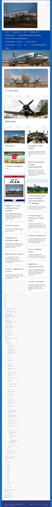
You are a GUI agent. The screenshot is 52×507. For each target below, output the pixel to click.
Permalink (45, 95)
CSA (9, 408)
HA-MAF (8, 473)
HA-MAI (8, 480)
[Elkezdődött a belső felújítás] (37, 136)
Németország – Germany (12, 430)
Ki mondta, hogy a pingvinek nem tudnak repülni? (36, 218)
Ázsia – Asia (9, 363)
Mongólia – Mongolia (11, 391)
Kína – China (10, 380)
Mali (8, 356)
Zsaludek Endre (9, 95)
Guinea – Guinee (11, 347)
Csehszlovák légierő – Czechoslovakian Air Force (12, 417)
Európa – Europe (10, 398)
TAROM (9, 447)
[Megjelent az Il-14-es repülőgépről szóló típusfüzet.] (14, 189)
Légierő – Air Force (12, 384)
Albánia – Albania (11, 400)
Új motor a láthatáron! (36, 281)
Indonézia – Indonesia (12, 372)
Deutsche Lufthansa (12, 435)
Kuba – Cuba (10, 360)
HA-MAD (8, 468)
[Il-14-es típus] (26, 78)
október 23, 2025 (19, 95)
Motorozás (10, 121)
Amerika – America (10, 358)
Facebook (45, 5)
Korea (9, 389)
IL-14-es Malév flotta (10, 35)
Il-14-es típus (11, 90)
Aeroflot (8, 341)
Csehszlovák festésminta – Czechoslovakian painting (12, 412)
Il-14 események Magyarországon (38, 45)
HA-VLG (8, 484)
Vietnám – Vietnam (11, 395)
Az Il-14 (25, 45)
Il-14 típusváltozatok (10, 45)
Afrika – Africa (9, 343)
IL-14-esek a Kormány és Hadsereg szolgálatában (29, 35)
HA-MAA (8, 462)
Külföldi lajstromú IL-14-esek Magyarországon (16, 38)
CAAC (10, 381)
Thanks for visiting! (12, 225)
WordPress (46, 505)
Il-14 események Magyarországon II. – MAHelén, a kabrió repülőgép (11, 321)
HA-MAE (8, 471)
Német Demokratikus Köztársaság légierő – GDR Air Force (13, 442)
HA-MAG (8, 475)
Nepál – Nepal (10, 393)
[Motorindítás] (26, 58)
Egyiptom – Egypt (11, 345)
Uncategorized (28, 95)
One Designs (44, 504)
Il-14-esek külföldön (30, 41)
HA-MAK (8, 482)
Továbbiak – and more (13, 386)
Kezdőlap (7, 32)
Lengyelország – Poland (12, 426)
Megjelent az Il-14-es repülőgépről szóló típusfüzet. (13, 208)
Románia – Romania (11, 445)
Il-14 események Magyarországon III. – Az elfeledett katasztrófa (10, 326)
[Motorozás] (26, 109)
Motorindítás (42, 57)
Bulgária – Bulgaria (11, 406)
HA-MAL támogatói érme (37, 235)
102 (7, 459)
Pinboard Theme (37, 504)
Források (7, 48)
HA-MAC (8, 466)
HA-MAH (8, 477)
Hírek (24, 32)
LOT (8, 428)
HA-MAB (8, 464)
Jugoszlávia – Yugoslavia (12, 420)
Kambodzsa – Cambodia (12, 377)
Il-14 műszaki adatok (34, 32)
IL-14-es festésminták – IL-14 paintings (13, 41)
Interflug (10, 438)
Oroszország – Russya (11, 450)
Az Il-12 (19, 45)
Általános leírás (16, 32)
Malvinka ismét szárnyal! (14, 254)
